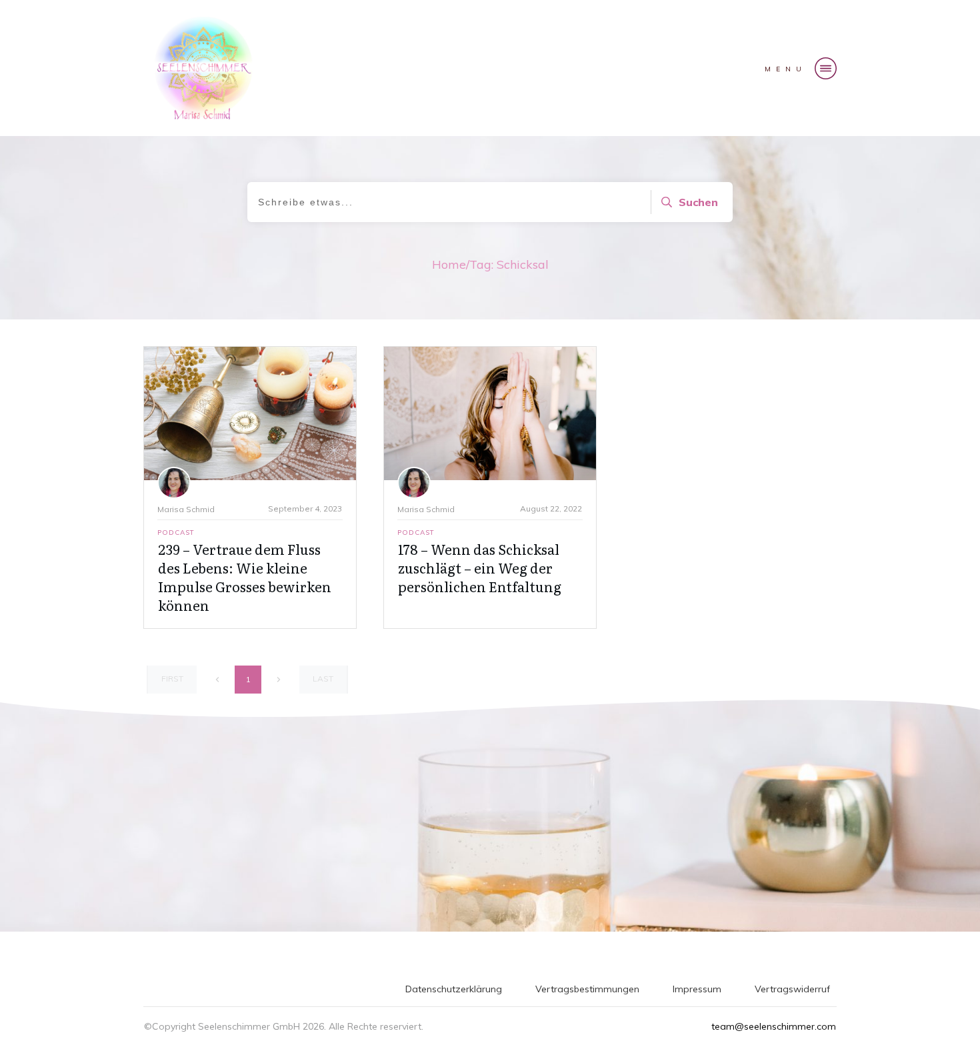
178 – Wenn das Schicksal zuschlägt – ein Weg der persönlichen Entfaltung (479, 567)
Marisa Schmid (186, 509)
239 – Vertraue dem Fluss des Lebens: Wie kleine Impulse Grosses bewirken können (244, 577)
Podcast (176, 532)
